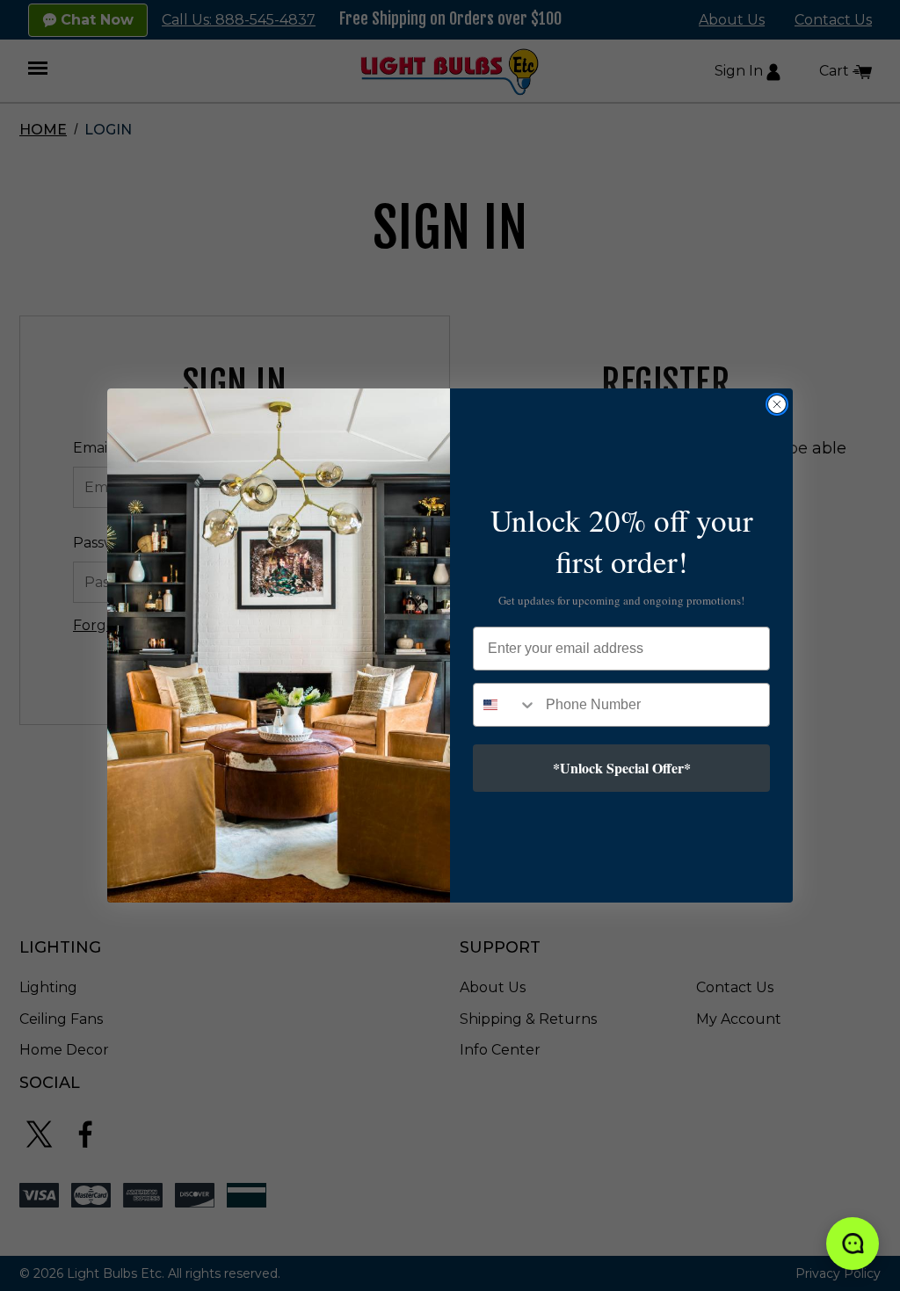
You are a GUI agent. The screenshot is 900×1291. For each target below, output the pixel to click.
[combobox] (505, 705)
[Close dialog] (777, 404)
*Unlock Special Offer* (622, 768)
